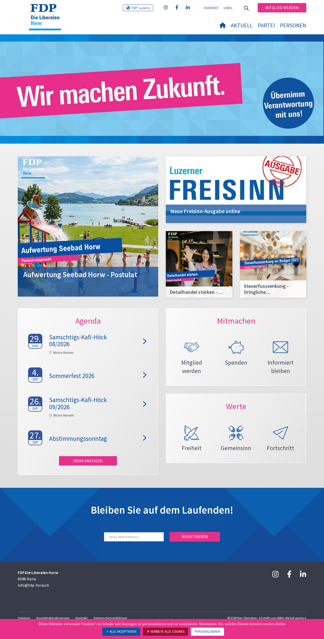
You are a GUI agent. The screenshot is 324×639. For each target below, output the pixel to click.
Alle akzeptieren (122, 631)
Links (228, 8)
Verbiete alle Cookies (167, 631)
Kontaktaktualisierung (53, 618)
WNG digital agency (291, 618)
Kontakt (211, 8)
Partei (266, 25)
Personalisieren (207, 631)
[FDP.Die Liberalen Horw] (47, 10)
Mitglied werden (282, 7)
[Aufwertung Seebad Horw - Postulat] (88, 225)
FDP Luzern (141, 8)
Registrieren (195, 536)
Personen (293, 25)
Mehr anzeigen (88, 460)
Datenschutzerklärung (110, 618)
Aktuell (242, 25)
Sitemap (24, 618)
